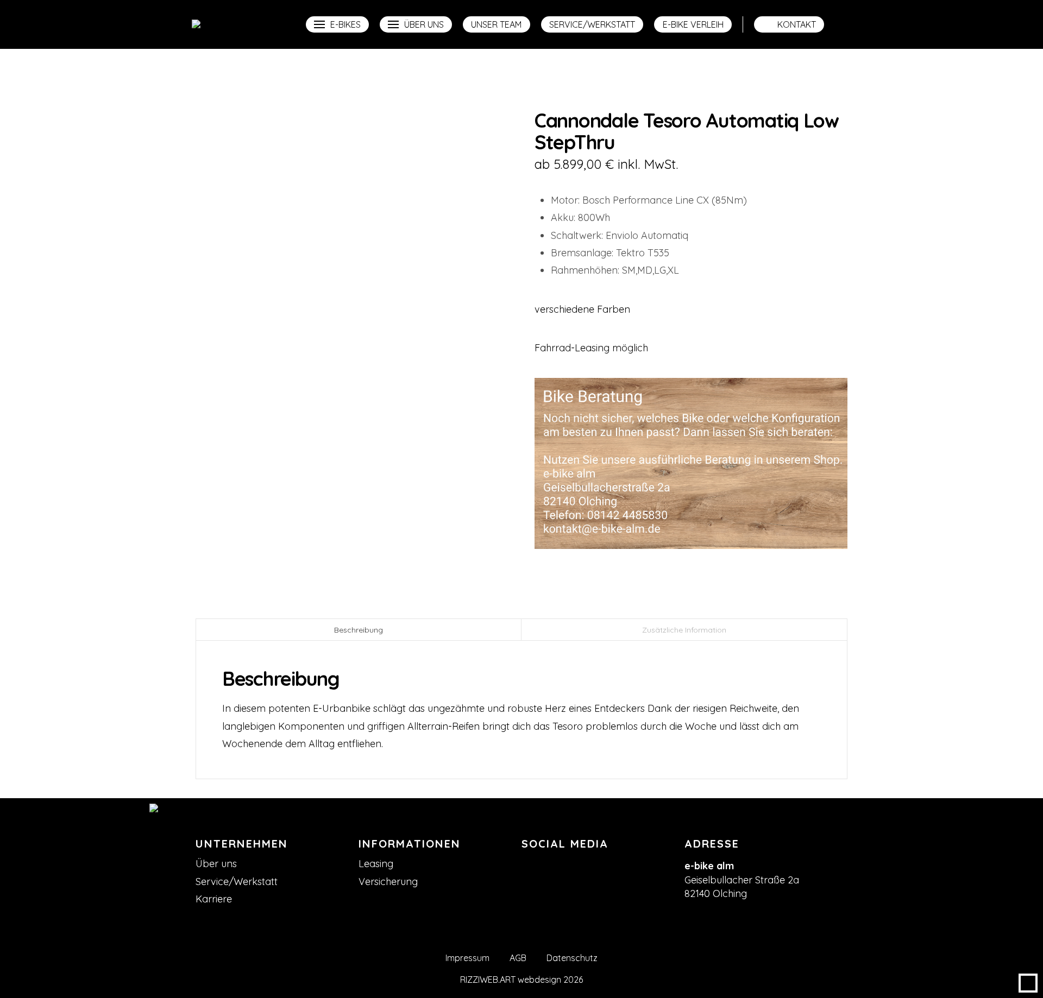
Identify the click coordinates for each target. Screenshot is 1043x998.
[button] (337, 24)
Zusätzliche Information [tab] (684, 630)
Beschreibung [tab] (358, 630)
